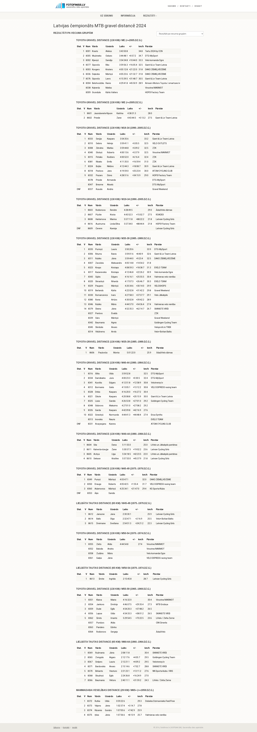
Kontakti (185, 6)
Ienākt (198, 6)
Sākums (172, 6)
